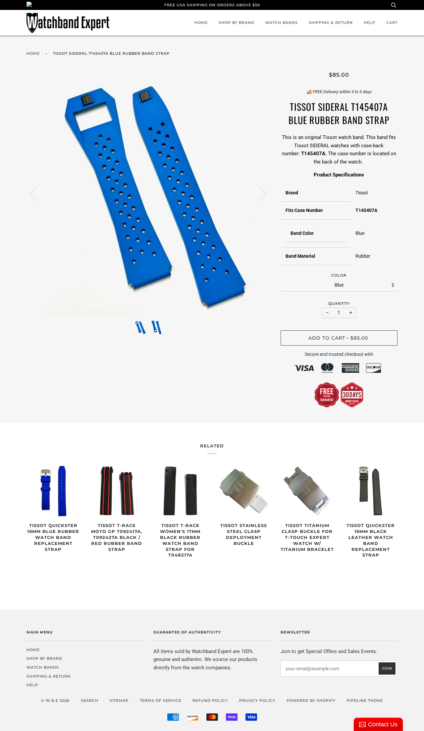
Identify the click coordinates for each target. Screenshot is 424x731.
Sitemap (119, 700)
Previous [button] (37, 193)
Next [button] (258, 193)
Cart (392, 22)
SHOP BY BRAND (236, 22)
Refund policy (210, 700)
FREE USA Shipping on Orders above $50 (212, 5)
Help (369, 22)
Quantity (339, 303)
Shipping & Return (331, 22)
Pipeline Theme (365, 700)
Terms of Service (160, 700)
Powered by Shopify (311, 700)
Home (201, 22)
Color (338, 275)
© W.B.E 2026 (55, 700)
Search (89, 700)
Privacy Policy (257, 700)
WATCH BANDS (281, 22)
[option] (148, 193)
